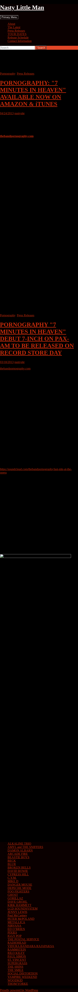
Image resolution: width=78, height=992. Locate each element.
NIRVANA (14, 925)
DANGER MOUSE (20, 884)
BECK (12, 860)
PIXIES (12, 932)
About (11, 23)
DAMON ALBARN (20, 850)
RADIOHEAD (17, 942)
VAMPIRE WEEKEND (22, 977)
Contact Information (20, 41)
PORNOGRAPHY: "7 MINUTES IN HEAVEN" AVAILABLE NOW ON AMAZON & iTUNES (33, 93)
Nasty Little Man (22, 7)
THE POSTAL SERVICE (23, 939)
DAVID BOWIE (18, 871)
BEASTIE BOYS (18, 857)
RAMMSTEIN (17, 949)
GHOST (13, 894)
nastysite (19, 113)
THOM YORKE (18, 983)
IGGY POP (15, 936)
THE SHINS (15, 966)
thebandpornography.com (17, 136)
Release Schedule (18, 37)
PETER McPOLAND (21, 918)
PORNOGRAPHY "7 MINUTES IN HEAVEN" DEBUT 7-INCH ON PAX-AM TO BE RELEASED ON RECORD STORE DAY (37, 338)
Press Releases (16, 30)
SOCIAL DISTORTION (23, 973)
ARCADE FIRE (18, 853)
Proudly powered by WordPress (19, 990)
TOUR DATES (17, 34)
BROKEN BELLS (19, 867)
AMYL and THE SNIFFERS (25, 847)
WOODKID (15, 980)
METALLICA (16, 922)
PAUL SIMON (17, 956)
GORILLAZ (15, 898)
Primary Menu (9, 17)
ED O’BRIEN (16, 929)
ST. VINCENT (17, 959)
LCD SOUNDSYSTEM (22, 908)
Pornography (7, 73)
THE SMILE (15, 970)
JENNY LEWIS (17, 912)
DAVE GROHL (17, 901)
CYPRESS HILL (18, 874)
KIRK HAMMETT (19, 905)
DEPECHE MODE (19, 888)
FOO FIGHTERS (18, 891)
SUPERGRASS (17, 963)
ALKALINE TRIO (19, 843)
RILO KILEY (16, 953)
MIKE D (13, 881)
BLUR (12, 864)
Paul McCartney (17, 915)
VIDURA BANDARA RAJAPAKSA (31, 946)
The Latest (14, 27)
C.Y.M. (12, 877)
